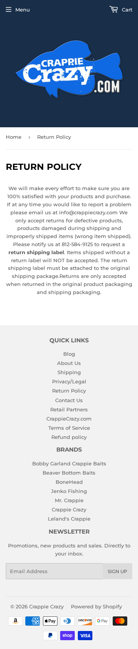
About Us (69, 363)
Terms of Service (69, 428)
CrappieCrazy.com (69, 419)
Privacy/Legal (69, 381)
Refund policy (69, 437)
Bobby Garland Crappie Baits (69, 463)
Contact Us (69, 400)
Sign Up (117, 571)
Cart (126, 10)
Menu (22, 10)
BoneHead (69, 482)
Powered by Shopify (96, 606)
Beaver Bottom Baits (69, 473)
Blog (69, 354)
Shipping (69, 372)
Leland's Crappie (69, 519)
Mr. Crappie (69, 500)
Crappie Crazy (69, 509)
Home (13, 137)
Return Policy (69, 391)
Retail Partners (69, 409)
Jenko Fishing (69, 491)
